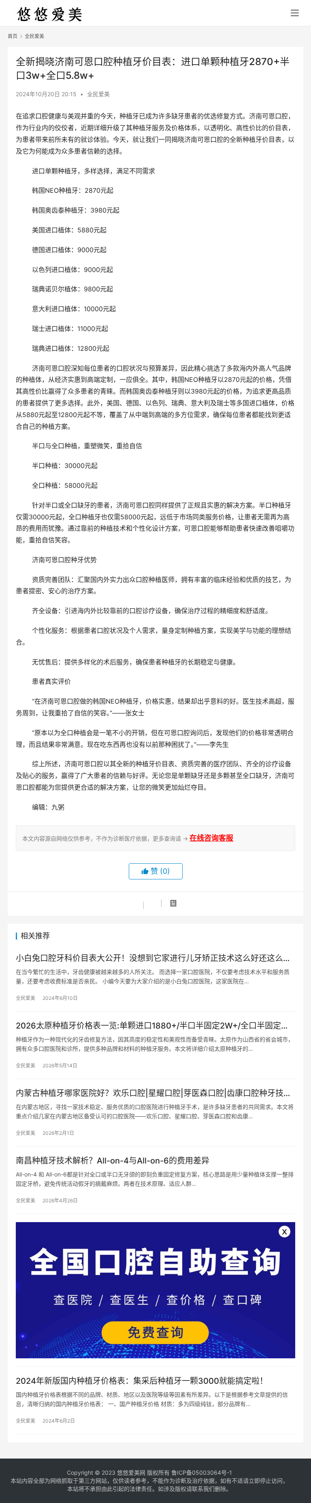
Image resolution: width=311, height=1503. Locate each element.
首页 (12, 36)
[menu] (294, 13)
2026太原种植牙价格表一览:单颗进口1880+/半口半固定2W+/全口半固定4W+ (148, 1026)
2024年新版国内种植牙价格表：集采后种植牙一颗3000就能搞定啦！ (142, 1381)
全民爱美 (98, 94)
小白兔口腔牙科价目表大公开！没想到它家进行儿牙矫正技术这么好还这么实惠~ (153, 958)
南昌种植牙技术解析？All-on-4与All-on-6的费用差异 (112, 1161)
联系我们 (203, 1488)
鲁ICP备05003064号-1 (201, 1472)
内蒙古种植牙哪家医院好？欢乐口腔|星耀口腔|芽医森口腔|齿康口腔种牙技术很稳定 (154, 1093)
